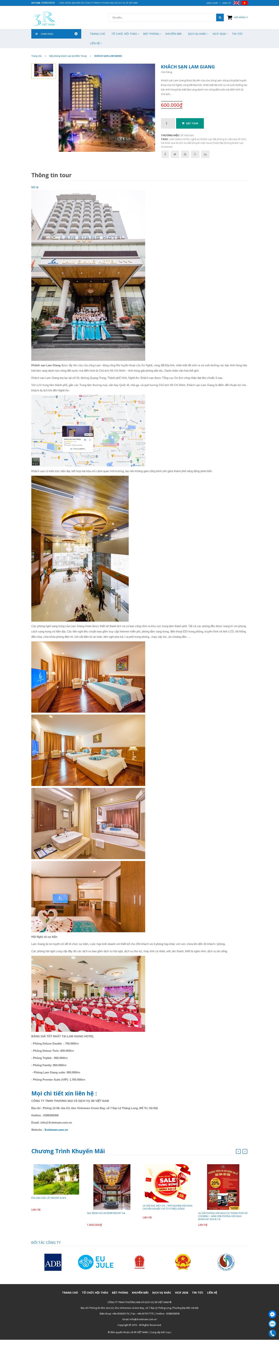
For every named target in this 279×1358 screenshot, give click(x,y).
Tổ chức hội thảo (124, 34)
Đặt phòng (151, 34)
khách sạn (206, 139)
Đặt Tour (192, 123)
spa (173, 143)
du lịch (179, 143)
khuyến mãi (198, 143)
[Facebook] (272, 1314)
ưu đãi (187, 143)
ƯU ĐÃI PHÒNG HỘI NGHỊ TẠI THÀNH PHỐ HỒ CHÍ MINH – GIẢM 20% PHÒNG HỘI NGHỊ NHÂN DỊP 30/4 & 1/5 (222, 1216)
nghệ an (195, 139)
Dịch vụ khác (197, 34)
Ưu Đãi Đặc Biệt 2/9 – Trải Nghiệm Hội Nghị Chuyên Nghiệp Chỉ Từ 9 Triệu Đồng (167, 1207)
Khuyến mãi (173, 34)
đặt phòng (218, 139)
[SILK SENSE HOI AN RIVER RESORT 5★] (111, 1186)
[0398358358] (272, 1333)
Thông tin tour (51, 175)
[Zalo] (272, 1324)
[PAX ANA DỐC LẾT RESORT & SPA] (56, 1179)
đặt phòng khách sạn (232, 143)
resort (209, 143)
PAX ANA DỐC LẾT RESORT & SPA (48, 1198)
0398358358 (48, 2)
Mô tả (34, 187)
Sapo (168, 1332)
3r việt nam (231, 139)
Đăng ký (226, 3)
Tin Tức (237, 34)
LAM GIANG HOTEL (179, 139)
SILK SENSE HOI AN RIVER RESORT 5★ (106, 1213)
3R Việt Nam (187, 135)
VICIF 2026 (219, 34)
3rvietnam (167, 146)
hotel (216, 143)
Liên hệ (95, 43)
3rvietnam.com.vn (56, 1129)
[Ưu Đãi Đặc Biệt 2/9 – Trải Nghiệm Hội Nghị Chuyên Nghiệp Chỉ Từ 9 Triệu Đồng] (167, 1183)
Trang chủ (97, 34)
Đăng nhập (212, 3)
